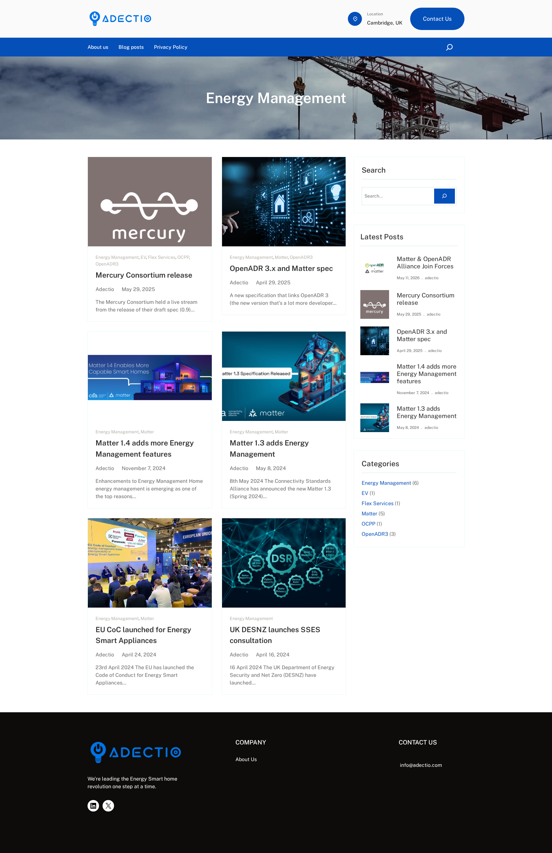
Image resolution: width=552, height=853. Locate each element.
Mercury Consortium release (144, 275)
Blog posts (131, 47)
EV (143, 257)
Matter (281, 257)
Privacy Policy (171, 47)
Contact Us (437, 18)
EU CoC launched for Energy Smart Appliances (143, 635)
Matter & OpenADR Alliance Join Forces (425, 262)
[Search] (444, 196)
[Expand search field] (450, 47)
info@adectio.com (421, 765)
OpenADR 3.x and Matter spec (281, 268)
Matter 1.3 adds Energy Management (269, 448)
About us (98, 47)
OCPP (183, 257)
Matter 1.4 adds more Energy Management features (145, 448)
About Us (246, 759)
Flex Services (161, 257)
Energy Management (117, 257)
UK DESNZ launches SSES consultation (275, 635)
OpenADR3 (107, 263)
